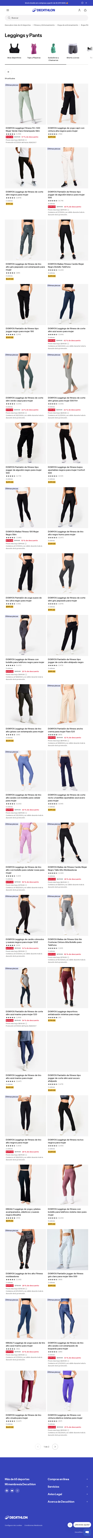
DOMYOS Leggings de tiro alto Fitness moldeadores (24, 1275)
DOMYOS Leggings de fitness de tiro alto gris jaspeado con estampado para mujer (25, 267)
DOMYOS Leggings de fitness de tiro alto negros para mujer (24, 1141)
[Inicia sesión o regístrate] (79, 10)
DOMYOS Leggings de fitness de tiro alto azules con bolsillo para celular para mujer (24, 798)
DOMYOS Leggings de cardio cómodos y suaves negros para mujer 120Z (25, 940)
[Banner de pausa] (82, 3)
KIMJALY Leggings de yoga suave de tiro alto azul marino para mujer (25, 1344)
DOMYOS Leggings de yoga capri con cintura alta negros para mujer (66, 129)
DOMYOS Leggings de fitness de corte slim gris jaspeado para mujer (67, 599)
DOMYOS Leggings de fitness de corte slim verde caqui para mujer (25, 399)
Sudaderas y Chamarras (53, 59)
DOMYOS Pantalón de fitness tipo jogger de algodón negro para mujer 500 (24, 470)
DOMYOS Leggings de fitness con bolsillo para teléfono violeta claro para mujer (67, 1212)
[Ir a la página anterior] (38, 1447)
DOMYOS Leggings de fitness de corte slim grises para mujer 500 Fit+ (67, 399)
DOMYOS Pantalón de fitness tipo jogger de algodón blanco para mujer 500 (66, 195)
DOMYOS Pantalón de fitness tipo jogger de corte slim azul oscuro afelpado (64, 1078)
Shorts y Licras (73, 58)
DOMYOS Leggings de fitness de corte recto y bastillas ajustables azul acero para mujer (67, 798)
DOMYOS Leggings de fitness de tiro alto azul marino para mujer (24, 1076)
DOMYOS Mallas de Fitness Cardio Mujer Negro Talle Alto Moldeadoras (67, 868)
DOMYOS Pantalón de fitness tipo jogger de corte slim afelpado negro (66, 660)
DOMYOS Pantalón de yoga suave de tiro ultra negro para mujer (24, 599)
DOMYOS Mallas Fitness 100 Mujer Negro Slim (22, 533)
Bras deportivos (14, 58)
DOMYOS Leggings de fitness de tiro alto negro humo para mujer (66, 533)
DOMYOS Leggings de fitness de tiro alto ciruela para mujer (24, 1416)
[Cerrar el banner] (86, 3)
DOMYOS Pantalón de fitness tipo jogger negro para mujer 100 (22, 330)
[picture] (25, 104)
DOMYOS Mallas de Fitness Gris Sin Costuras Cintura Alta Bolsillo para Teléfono (65, 942)
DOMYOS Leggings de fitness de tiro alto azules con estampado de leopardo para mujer (66, 1346)
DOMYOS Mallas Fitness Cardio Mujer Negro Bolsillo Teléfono (66, 265)
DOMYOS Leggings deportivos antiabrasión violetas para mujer (64, 1013)
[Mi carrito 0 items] (85, 10)
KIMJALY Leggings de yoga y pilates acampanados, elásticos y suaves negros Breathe (23, 1212)
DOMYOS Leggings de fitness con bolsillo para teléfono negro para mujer (25, 660)
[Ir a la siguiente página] (55, 1447)
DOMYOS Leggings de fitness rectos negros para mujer (66, 1141)
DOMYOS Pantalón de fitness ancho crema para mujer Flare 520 (65, 730)
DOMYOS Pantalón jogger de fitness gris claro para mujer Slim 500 (66, 1275)
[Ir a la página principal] (43, 10)
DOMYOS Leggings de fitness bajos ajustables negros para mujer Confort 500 (66, 470)
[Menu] (8, 10)
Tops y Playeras (34, 58)
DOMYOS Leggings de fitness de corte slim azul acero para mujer (67, 330)
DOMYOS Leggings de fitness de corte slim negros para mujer (25, 193)
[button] (26, 140)
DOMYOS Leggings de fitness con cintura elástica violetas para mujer (65, 1416)
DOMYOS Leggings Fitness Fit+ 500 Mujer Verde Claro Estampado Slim (23, 129)
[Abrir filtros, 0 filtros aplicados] (8, 72)
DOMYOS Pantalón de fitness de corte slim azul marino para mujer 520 (24, 1013)
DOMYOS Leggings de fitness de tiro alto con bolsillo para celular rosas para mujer (25, 870)
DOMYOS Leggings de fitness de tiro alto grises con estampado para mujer (24, 730)
